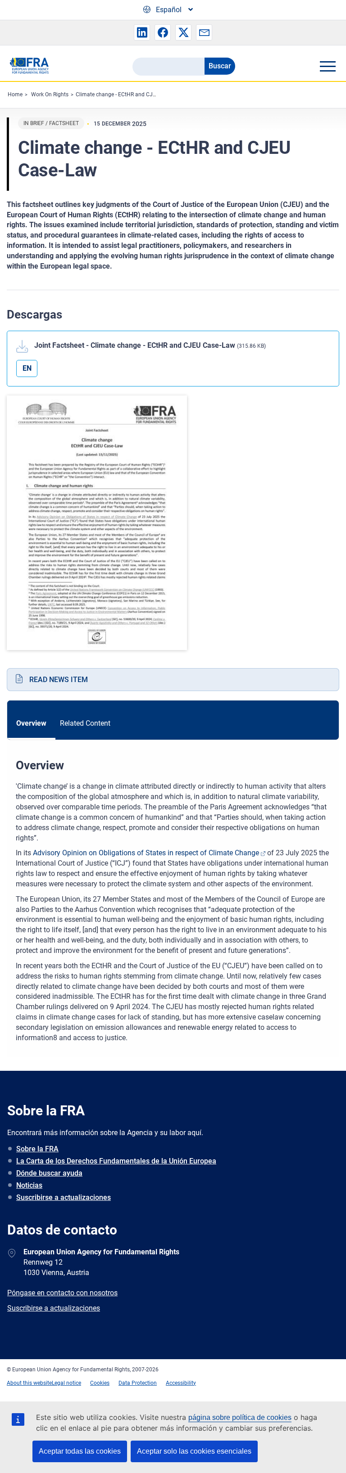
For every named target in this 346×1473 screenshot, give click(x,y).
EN (27, 368)
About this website (29, 1383)
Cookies (99, 1383)
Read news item (58, 679)
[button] (142, 32)
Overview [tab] (31, 723)
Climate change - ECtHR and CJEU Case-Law (130, 94)
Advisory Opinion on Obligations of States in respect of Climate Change (146, 853)
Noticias (29, 1185)
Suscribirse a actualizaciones (63, 1197)
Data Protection (137, 1383)
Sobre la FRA (37, 1149)
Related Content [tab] (85, 723)
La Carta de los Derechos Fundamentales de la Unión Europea (116, 1161)
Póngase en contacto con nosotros (62, 1293)
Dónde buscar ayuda (49, 1173)
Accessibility (181, 1383)
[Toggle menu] (327, 66)
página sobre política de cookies (239, 1417)
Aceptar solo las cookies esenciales (194, 1451)
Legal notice (66, 1383)
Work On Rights (49, 94)
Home (15, 94)
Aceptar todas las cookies (80, 1451)
